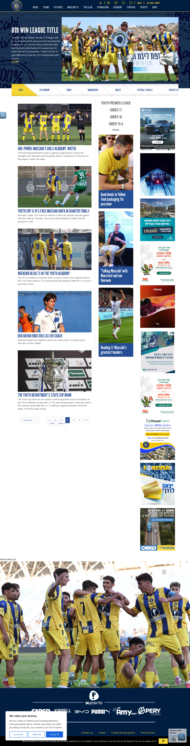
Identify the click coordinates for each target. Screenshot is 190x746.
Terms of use (147, 732)
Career (102, 732)
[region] (36, 725)
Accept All (54, 734)
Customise (18, 734)
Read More (15, 62)
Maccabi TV (73, 7)
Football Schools (144, 90)
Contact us (87, 732)
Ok (163, 741)
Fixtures (58, 7)
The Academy (44, 90)
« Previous (27, 420)
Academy (117, 7)
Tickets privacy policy (123, 732)
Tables (118, 90)
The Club (87, 7)
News (35, 7)
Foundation (103, 7)
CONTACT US (173, 90)
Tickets (144, 7)
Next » (62, 423)
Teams (46, 7)
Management (93, 90)
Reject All (36, 734)
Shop (154, 7)
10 (86, 420)
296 (52, 423)
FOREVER (131, 7)
